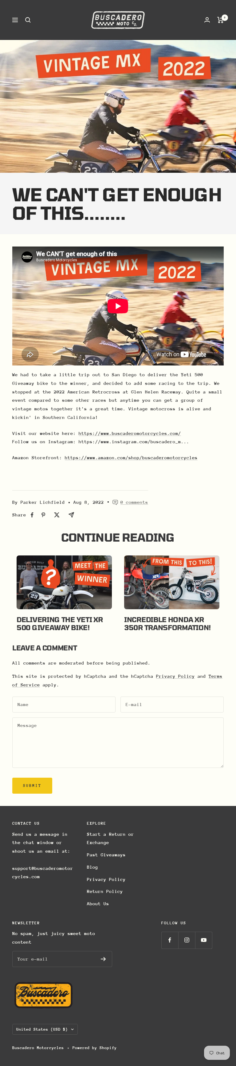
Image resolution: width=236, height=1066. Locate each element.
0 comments (134, 502)
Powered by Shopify (95, 1047)
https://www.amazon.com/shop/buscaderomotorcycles (131, 457)
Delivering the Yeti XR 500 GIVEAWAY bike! (60, 623)
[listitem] (32, 515)
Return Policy (105, 891)
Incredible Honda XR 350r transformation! (167, 623)
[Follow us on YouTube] (203, 940)
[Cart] (220, 20)
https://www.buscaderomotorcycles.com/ (130, 433)
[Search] (28, 20)
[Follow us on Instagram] (186, 940)
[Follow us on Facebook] (169, 940)
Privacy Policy (175, 676)
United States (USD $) (42, 1029)
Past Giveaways (106, 854)
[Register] (103, 959)
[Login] (207, 19)
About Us (98, 903)
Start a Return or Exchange (110, 838)
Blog (92, 867)
